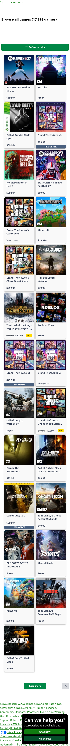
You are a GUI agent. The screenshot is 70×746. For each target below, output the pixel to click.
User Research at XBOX (14, 716)
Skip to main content (12, 2)
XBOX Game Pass (44, 703)
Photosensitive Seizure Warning (46, 712)
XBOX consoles (9, 703)
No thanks (45, 738)
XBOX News (21, 707)
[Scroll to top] (65, 686)
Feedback (51, 707)
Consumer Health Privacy (15, 736)
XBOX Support (37, 707)
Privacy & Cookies (10, 740)
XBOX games (25, 703)
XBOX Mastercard (21, 724)
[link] (19, 78)
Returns (14, 720)
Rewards (5, 724)
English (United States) (13, 728)
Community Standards (13, 712)
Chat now (44, 731)
